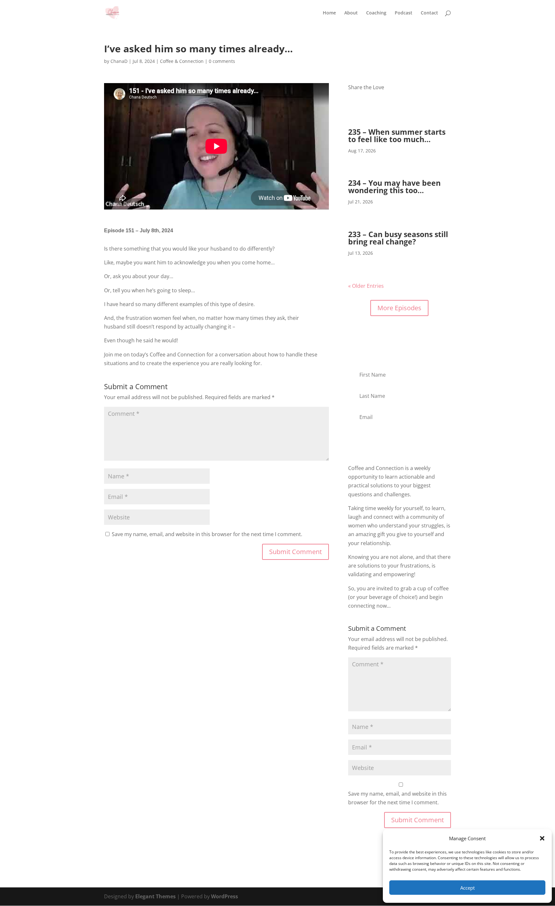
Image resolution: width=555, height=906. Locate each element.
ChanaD (119, 61)
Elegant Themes (155, 896)
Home (329, 13)
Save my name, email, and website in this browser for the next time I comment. (207, 534)
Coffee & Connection (182, 61)
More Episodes (399, 307)
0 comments (222, 61)
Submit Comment (295, 551)
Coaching (376, 13)
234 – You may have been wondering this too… (394, 186)
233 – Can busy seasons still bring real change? (398, 238)
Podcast (403, 13)
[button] (542, 838)
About (351, 13)
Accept (467, 888)
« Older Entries (366, 285)
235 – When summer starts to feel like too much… (396, 135)
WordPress (224, 896)
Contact (429, 13)
